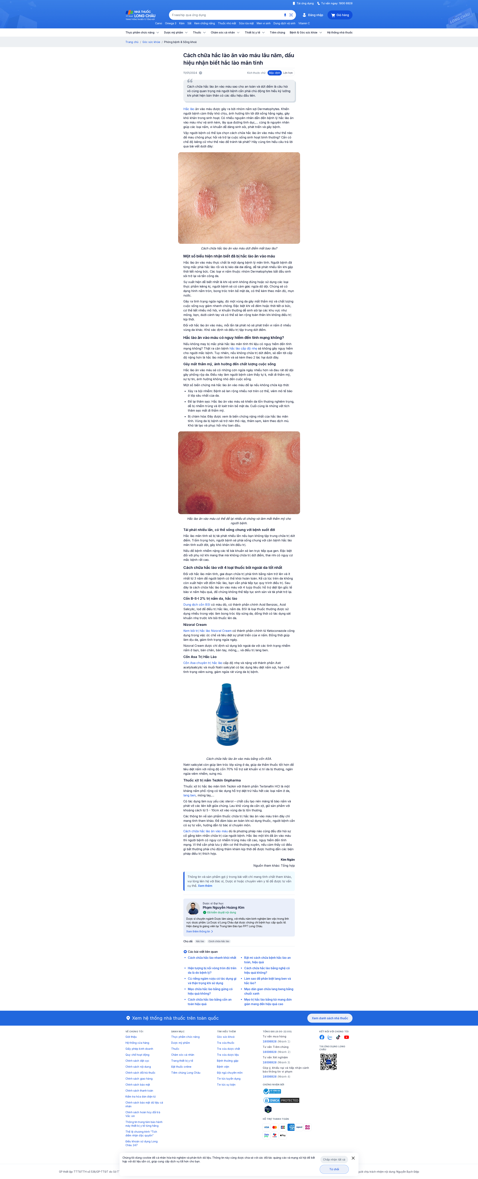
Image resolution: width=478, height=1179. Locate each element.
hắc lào (200, 941)
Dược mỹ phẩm (180, 1042)
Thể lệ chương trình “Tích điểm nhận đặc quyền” (141, 1133)
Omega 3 (170, 23)
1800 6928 (346, 3)
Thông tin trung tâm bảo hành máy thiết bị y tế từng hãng (143, 1123)
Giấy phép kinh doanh (139, 1048)
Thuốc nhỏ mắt (227, 23)
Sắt (189, 23)
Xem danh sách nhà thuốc (330, 1018)
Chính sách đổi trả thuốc (140, 1072)
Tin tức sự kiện (226, 1084)
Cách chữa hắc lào (219, 941)
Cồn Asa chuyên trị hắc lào (202, 663)
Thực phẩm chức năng (185, 1036)
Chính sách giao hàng (139, 1078)
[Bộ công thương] (272, 1091)
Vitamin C (304, 23)
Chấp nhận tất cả (334, 1159)
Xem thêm (205, 886)
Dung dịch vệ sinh (284, 23)
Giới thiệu (131, 1036)
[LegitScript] (281, 1109)
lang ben (189, 795)
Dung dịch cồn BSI (196, 604)
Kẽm (181, 23)
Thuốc (175, 1048)
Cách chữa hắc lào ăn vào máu (205, 831)
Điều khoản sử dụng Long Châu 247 (141, 1143)
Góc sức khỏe (151, 42)
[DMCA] (281, 1100)
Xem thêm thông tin (198, 931)
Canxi (158, 23)
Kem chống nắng (204, 23)
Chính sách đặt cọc (137, 1060)
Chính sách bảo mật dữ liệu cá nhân (144, 1104)
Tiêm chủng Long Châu (185, 1072)
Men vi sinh (264, 23)
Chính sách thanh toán (139, 1090)
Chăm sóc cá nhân (182, 1054)
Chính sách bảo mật (137, 1084)
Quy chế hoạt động (137, 1054)
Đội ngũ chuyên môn (230, 1072)
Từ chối (334, 1169)
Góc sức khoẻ (226, 1036)
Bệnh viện (223, 1066)
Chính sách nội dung (138, 1066)
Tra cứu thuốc (225, 1042)
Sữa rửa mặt (246, 23)
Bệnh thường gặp (227, 1060)
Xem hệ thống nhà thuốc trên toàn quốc (175, 1018)
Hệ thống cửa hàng (137, 1042)
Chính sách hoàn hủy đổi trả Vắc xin (142, 1114)
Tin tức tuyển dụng (229, 1078)
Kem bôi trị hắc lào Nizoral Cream (207, 631)
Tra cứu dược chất (228, 1048)
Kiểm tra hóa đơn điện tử (140, 1096)
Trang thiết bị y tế (182, 1060)
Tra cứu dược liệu (228, 1054)
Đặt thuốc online (181, 1066)
